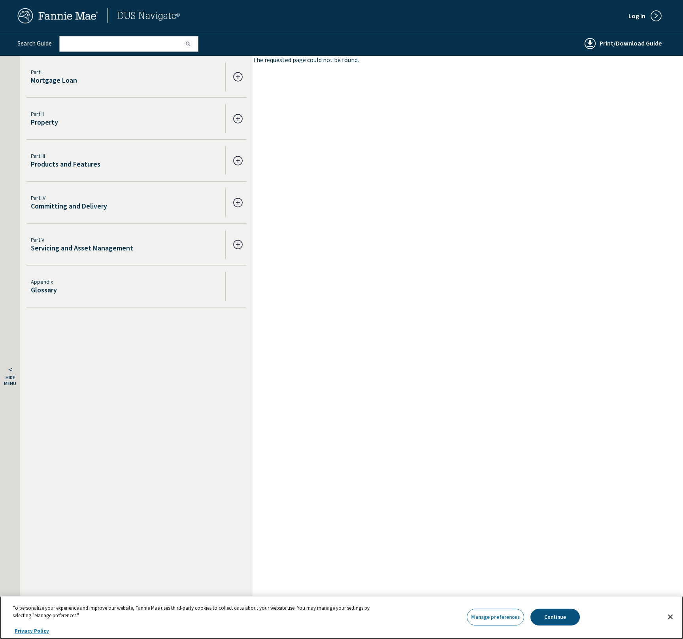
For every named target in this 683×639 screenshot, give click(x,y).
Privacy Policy (32, 631)
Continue (555, 617)
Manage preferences (495, 617)
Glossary (44, 289)
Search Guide (34, 43)
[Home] (57, 21)
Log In (636, 16)
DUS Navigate (148, 17)
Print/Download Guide (631, 43)
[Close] (670, 617)
